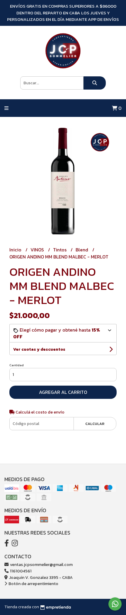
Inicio (16, 249)
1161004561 (20, 571)
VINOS (37, 249)
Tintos (60, 249)
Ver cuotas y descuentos (39, 349)
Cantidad (16, 365)
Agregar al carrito (63, 392)
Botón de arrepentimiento (33, 583)
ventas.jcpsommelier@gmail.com (41, 564)
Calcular (94, 423)
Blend (82, 249)
